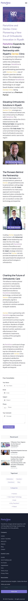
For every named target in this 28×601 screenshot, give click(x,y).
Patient (15, 506)
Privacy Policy (4, 573)
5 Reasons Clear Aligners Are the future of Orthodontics (18, 444)
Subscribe (14, 591)
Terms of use (4, 571)
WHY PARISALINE (6, 560)
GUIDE (3, 557)
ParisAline (18, 479)
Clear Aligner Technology (15, 497)
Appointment (4, 565)
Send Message (8, 427)
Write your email (6, 584)
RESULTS (3, 541)
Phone (4, 404)
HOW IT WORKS (6, 539)
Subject (5, 397)
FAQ (2, 568)
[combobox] (5, 408)
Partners (14, 494)
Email (4, 390)
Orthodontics (10, 479)
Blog (19, 482)
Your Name (6, 382)
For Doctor (4, 563)
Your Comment (7, 413)
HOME (3, 536)
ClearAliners (11, 482)
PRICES (3, 544)
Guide (14, 500)
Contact (3, 549)
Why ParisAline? (14, 503)
